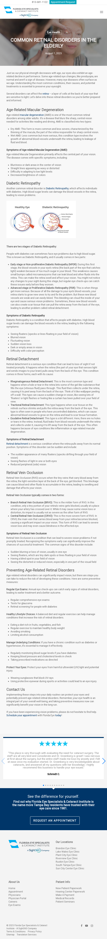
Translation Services (27, 934)
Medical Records (65, 898)
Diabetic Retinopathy (57, 188)
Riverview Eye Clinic (67, 858)
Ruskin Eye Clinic (65, 861)
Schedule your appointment (21, 715)
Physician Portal (17, 898)
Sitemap (10, 934)
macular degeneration (32, 114)
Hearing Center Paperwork (70, 891)
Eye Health (53, 32)
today (58, 715)
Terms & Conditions (15, 931)
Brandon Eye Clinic (66, 848)
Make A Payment (65, 894)
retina (45, 93)
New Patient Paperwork (69, 888)
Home (11, 888)
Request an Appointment (54, 820)
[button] (101, 11)
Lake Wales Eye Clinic (68, 851)
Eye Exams (14, 905)
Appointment (15, 891)
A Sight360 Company (26, 928)
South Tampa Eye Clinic (69, 865)
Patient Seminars (65, 901)
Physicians (14, 894)
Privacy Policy (35, 931)
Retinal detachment (17, 443)
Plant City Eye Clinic (66, 855)
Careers (12, 901)
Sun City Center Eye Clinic (70, 868)
